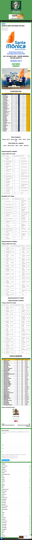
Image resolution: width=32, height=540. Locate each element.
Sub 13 (5, 145)
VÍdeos (3, 532)
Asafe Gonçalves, (25, 190)
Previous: (8, 424)
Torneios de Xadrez (4, 524)
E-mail (3, 448)
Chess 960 (3, 477)
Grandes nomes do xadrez (5, 489)
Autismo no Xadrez (4, 470)
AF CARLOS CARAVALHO (16, 11)
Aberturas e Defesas (4, 465)
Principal (4, 139)
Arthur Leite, (8, 173)
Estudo (3, 487)
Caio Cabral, (24, 158)
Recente (3, 515)
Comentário (4, 433)
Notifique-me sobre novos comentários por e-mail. (10, 456)
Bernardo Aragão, (25, 176)
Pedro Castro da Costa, (24, 274)
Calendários (3, 472)
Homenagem (3, 492)
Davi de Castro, (24, 161)
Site (2, 451)
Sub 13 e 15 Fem (14, 139)
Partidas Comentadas (4, 509)
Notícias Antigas (4, 502)
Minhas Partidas (4, 500)
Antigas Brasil (3, 467)
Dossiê (2, 482)
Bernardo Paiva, (24, 178)
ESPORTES (3, 485)
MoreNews (22, 539)
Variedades (3, 530)
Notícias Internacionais (5, 505)
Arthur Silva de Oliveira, (23, 286)
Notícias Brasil (4, 504)
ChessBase (3, 479)
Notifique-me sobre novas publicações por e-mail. (10, 457)
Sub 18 (24, 139)
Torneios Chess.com (4, 520)
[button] (2, 21)
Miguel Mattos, (9, 176)
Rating (2, 514)
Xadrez (2, 534)
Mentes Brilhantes (4, 499)
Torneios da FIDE (4, 522)
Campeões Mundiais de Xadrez (6, 474)
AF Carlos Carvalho (5, 27)
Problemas (3, 512)
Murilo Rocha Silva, (7, 255)
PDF (2, 510)
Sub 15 (20, 139)
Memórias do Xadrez (4, 497)
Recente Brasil (4, 517)
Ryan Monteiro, (9, 161)
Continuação (3, 480)
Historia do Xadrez (4, 490)
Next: (24, 425)
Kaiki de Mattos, (24, 166)
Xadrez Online (3, 535)
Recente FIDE (3, 519)
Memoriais (3, 495)
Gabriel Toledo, (9, 187)
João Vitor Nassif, (25, 212)
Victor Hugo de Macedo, (7, 281)
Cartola (3, 475)
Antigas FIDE (3, 469)
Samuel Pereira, (24, 170)
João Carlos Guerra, (23, 269)
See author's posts (16, 418)
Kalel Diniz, (8, 193)
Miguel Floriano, (24, 163)
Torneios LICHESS (4, 527)
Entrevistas (3, 484)
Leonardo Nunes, (25, 181)
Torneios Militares (4, 529)
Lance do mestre (4, 494)
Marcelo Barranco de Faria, (24, 225)
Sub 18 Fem (26, 145)
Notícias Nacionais (4, 507)
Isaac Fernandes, (25, 187)
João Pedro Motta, (7, 330)
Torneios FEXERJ (4, 525)
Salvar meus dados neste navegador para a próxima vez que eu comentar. (14, 454)
